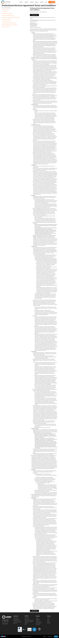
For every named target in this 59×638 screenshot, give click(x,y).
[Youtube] (3, 636)
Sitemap (44, 636)
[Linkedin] (5, 636)
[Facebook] (1, 636)
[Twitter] (2, 636)
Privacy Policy (50, 636)
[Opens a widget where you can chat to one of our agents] (56, 637)
